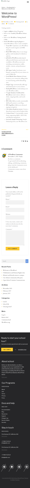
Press (3, 398)
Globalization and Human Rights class (7, 133)
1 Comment (11, 23)
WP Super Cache (11, 70)
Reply (21, 156)
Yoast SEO (9, 46)
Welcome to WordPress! (10, 270)
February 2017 (7, 291)
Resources (4, 414)
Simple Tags (9, 84)
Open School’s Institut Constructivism (14, 280)
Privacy (4, 395)
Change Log (5, 418)
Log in (3, 315)
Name (8, 199)
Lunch (5, 302)
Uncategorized (20, 22)
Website (8, 214)
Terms (3, 393)
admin (3, 23)
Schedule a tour (22, 349)
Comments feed (6, 320)
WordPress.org (6, 322)
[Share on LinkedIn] (27, 141)
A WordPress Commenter (15, 154)
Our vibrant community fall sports (13, 278)
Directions (4, 436)
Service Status (6, 420)
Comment (9, 229)
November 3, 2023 (8, 22)
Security (4, 422)
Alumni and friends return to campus (13, 275)
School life (6, 304)
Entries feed (5, 317)
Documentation (6, 409)
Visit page (4, 377)
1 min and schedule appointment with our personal (14, 344)
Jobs (3, 391)
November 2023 (7, 288)
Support (4, 416)
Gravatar (10, 171)
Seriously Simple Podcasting (14, 119)
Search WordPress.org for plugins (13, 41)
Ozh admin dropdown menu (14, 109)
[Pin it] (25, 141)
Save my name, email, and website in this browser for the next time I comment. (14, 224)
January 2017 (6, 293)
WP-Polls (9, 101)
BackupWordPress (11, 89)
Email (8, 207)
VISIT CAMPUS (7, 349)
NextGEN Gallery (11, 52)
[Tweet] (23, 141)
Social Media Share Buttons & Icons (16, 76)
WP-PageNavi (10, 105)
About (3, 389)
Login (5, 31)
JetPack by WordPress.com (13, 58)
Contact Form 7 (10, 113)
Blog (3, 411)
